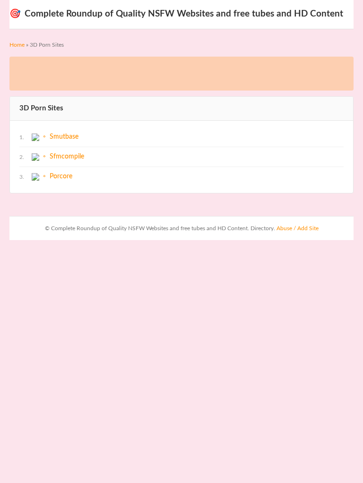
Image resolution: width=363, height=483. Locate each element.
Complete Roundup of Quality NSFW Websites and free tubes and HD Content (176, 13)
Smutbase (64, 136)
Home (17, 45)
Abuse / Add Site (298, 228)
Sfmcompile (67, 156)
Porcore (61, 176)
